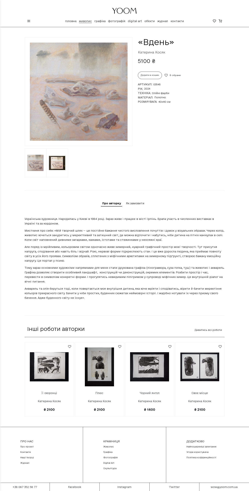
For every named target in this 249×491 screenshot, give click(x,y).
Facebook (74, 486)
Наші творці (27, 457)
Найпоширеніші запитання (201, 446)
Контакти (177, 21)
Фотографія (116, 21)
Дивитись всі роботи (208, 329)
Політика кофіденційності (201, 457)
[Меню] (28, 21)
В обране (175, 75)
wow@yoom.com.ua (224, 486)
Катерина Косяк (151, 52)
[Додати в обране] (69, 346)
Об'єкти (149, 21)
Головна (70, 21)
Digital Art (135, 21)
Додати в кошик (150, 75)
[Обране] (214, 21)
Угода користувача (197, 452)
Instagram (124, 486)
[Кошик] (220, 21)
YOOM (124, 12)
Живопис (85, 21)
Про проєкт (27, 446)
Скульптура (110, 468)
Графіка (100, 21)
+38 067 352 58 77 (25, 486)
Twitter (174, 486)
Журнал (162, 21)
